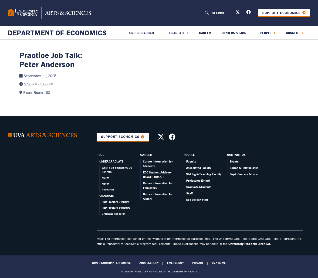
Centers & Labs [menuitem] (233, 34)
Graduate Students (198, 187)
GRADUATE (106, 196)
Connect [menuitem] (290, 34)
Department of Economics (57, 33)
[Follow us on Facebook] (249, 12)
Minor (105, 183)
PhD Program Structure (116, 207)
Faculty (191, 161)
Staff (189, 193)
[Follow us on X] (238, 12)
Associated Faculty (198, 168)
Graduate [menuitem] (174, 34)
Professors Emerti (198, 181)
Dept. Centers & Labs (244, 174)
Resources (108, 189)
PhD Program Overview (115, 201)
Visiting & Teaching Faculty (204, 174)
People (189, 155)
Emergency (175, 262)
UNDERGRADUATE (111, 161)
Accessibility (149, 262)
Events (234, 161)
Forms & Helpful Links (244, 168)
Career (146, 155)
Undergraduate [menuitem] (139, 34)
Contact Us (236, 155)
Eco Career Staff (197, 200)
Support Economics (281, 13)
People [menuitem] (263, 34)
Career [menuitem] (202, 34)
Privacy (197, 262)
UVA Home (219, 262)
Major (105, 177)
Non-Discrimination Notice (111, 262)
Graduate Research (113, 213)
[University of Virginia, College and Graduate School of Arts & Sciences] (49, 13)
